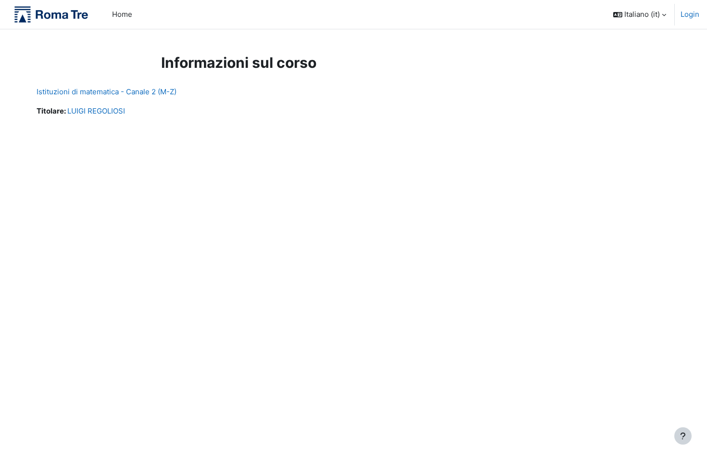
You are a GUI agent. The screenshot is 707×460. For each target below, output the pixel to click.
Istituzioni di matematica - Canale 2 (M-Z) (107, 91)
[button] (639, 14)
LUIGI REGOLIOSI (96, 110)
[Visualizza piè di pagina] (683, 436)
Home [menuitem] (122, 14)
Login (690, 14)
